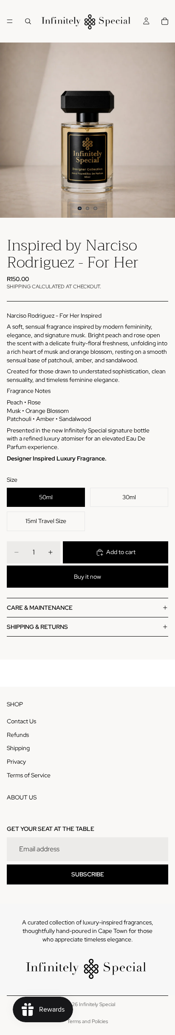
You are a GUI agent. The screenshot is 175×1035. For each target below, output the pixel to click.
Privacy (16, 761)
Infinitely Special (97, 1004)
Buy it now (87, 576)
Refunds (18, 735)
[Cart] (164, 21)
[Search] (28, 21)
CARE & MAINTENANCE (40, 607)
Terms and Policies (87, 1021)
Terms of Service (29, 775)
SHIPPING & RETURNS (37, 627)
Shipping (18, 748)
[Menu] (10, 21)
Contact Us (21, 721)
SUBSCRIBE (87, 874)
